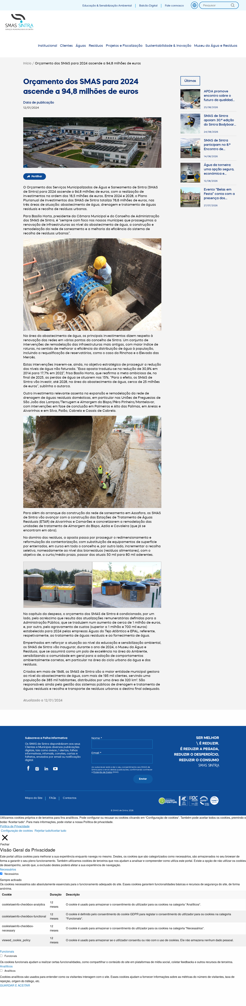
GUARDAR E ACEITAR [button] (15, 985)
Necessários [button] (8, 869)
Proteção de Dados (102, 772)
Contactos (69, 798)
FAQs (52, 798)
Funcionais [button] (7, 951)
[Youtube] (54, 770)
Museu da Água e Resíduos (215, 45)
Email (96, 752)
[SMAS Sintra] (19, 22)
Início (27, 63)
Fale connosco (174, 5)
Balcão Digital (148, 5)
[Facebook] (29, 770)
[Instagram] (37, 770)
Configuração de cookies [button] (17, 830)
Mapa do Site (33, 798)
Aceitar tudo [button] (58, 830)
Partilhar (37, 176)
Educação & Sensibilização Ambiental (107, 5)
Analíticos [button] (6, 966)
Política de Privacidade (15, 826)
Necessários (12, 874)
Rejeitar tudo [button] (43, 830)
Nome (96, 738)
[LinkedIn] (46, 770)
